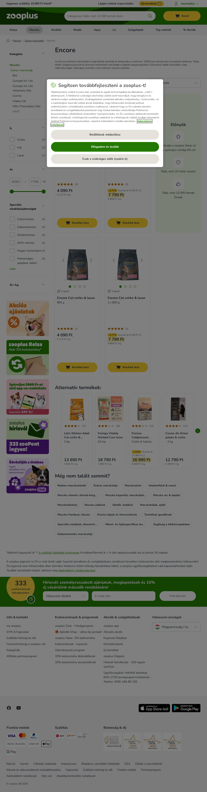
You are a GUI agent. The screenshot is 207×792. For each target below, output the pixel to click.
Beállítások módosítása (105, 135)
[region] (105, 123)
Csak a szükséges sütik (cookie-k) (105, 159)
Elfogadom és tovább (105, 147)
